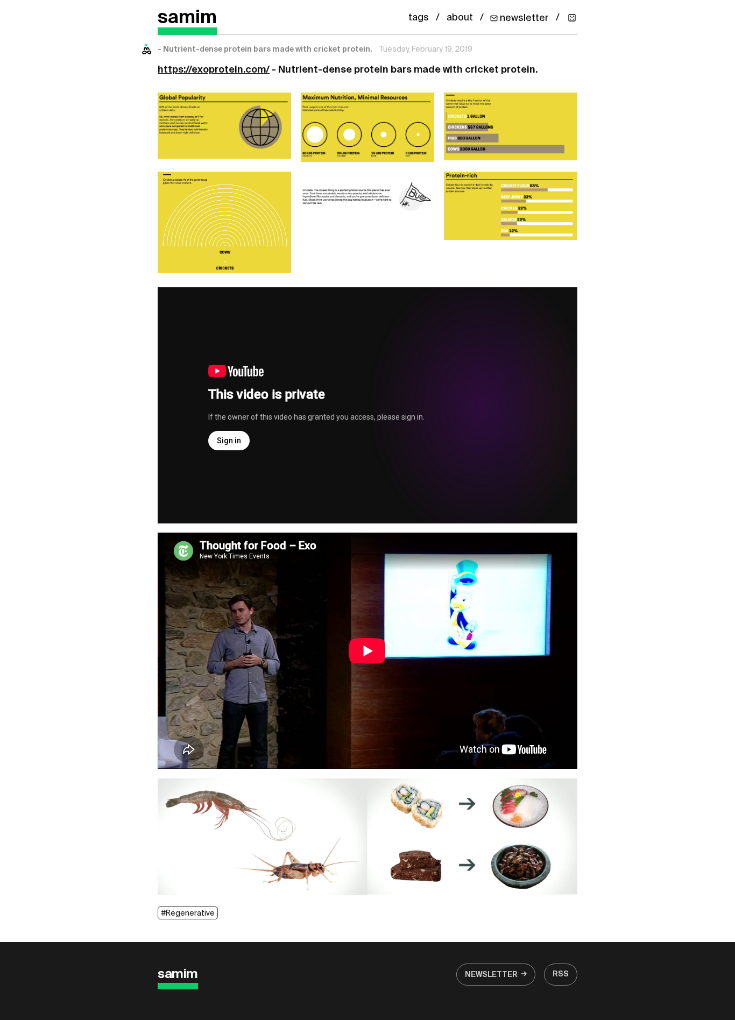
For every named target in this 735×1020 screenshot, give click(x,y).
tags (418, 18)
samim (187, 18)
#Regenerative (188, 913)
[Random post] (572, 17)
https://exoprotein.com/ (214, 70)
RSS (561, 974)
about (460, 18)
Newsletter (491, 975)
